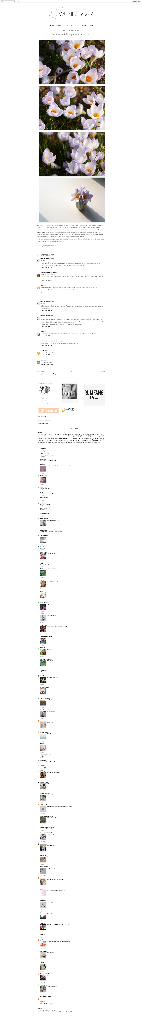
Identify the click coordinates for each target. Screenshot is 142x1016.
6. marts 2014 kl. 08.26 (46, 345)
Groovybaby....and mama (46, 709)
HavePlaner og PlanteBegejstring (48, 568)
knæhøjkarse (43, 900)
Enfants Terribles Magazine (46, 1003)
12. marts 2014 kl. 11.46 (47, 364)
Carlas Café (42, 546)
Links (91, 25)
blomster (78, 434)
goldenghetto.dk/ (44, 513)
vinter (95, 442)
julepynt (86, 438)
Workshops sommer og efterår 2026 (48, 460)
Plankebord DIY (43, 499)
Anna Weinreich (44, 535)
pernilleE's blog (44, 732)
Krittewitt (42, 563)
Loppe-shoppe (43, 951)
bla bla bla (44, 246)
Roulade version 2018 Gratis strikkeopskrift (57, 626)
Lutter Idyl (42, 934)
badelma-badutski (44, 453)
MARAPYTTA (43, 721)
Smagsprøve (50, 722)
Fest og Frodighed (51, 845)
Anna (42, 285)
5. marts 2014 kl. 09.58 (46, 296)
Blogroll (84, 25)
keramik (95, 438)
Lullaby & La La (43, 805)
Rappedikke (43, 670)
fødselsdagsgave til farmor (53, 902)
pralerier (42, 580)
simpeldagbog (43, 530)
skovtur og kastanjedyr (52, 817)
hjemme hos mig (56, 246)
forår (48, 246)
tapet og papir (80, 442)
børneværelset (50, 436)
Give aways (47, 434)
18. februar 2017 (50, 745)
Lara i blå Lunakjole (51, 615)
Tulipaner (49, 604)
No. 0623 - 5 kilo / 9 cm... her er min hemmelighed (58, 941)
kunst (43, 440)
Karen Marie (43, 459)
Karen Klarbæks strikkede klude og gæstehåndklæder (59, 638)
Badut (41, 492)
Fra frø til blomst (44, 602)
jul (79, 438)
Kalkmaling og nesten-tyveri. (53, 772)
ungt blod (42, 1001)
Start (71, 371)
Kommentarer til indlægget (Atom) (52, 374)
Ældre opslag (101, 371)
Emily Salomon (43, 487)
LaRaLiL (42, 614)
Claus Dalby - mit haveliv (46, 659)
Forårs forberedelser (52, 986)
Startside (51, 25)
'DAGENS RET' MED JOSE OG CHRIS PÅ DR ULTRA (58, 924)
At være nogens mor (45, 488)
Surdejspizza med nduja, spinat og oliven (49, 449)
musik (72, 440)
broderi (87, 434)
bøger (92, 434)
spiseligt (48, 442)
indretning (51, 438)
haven (51, 246)
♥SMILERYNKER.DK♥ (45, 698)
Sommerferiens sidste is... (53, 581)
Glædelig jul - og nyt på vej (53, 677)
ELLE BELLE (43, 889)
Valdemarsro (43, 448)
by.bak (41, 939)
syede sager (69, 442)
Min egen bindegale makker (53, 868)
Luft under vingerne (45, 793)
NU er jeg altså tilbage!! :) (46, 828)
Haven (77, 25)
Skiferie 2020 (43, 548)
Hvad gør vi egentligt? (45, 504)
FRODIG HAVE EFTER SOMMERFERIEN (56, 570)
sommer (40, 442)
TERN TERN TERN (51, 477)
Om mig (59, 25)
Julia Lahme (43, 503)
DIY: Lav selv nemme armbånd (54, 856)
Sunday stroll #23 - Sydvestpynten (48, 761)
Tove (42, 331)
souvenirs (42, 464)
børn (98, 434)
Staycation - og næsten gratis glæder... (56, 834)
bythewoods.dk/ (44, 497)
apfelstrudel (43, 912)
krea (102, 438)
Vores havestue (50, 592)
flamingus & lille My (45, 973)
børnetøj (40, 436)
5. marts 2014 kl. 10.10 (46, 310)
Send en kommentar (44, 367)
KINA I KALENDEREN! (52, 553)
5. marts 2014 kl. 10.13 (46, 326)
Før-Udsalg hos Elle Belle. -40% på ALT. (56, 890)
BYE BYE (42, 756)
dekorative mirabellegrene (53, 520)
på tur (79, 440)
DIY (72, 25)
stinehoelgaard (43, 475)
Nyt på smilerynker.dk (52, 699)
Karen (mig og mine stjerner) (48, 272)
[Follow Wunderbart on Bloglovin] (44, 404)
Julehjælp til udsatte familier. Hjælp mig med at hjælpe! (59, 806)
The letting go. (43, 767)
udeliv (89, 442)
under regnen (43, 671)
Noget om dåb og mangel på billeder (55, 879)
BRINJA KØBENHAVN (45, 755)
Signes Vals (42, 675)
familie (68, 436)
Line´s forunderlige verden (46, 816)
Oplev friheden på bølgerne (46, 455)
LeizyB (41, 998)
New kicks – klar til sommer (46, 515)
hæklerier (41, 438)
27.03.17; (49, 733)
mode (66, 440)
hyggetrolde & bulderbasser (47, 827)
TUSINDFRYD (43, 625)
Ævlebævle (42, 648)
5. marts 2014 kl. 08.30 (46, 280)
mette (42, 360)
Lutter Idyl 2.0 (43, 936)
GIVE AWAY (49, 649)
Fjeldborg (42, 771)
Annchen (42, 962)
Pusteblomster (43, 985)
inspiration (63, 246)
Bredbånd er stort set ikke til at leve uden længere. (52, 531)
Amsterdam (49, 913)
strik (62, 442)
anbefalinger (58, 434)
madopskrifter (60, 440)
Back (48, 783)
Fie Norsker (42, 509)
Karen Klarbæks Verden (46, 636)
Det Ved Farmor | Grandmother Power (50, 341)
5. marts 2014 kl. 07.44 (46, 267)
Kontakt (66, 25)
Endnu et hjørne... (51, 952)
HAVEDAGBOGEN (44, 519)
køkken (51, 440)
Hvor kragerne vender (45, 996)
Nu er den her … (51, 660)
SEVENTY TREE (44, 782)
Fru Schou (42, 878)
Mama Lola (42, 743)
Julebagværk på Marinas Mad (47, 493)
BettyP (41, 591)
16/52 (48, 975)
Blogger (77, 428)
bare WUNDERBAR (45, 258)
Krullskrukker (43, 844)
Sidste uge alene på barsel (46, 564)
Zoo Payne (42, 765)
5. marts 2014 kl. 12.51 (46, 336)
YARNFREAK (43, 855)
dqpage (42, 350)
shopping (95, 440)
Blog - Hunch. (43, 508)
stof (56, 442)
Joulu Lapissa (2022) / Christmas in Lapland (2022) (59, 465)
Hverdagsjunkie (44, 866)
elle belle (60, 436)
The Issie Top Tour (51, 711)
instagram (75, 438)
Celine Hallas (43, 760)
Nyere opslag (40, 371)
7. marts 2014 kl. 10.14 (46, 355)
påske (86, 440)
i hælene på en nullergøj (46, 832)
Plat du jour (43, 923)
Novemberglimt (50, 794)
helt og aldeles (43, 552)
